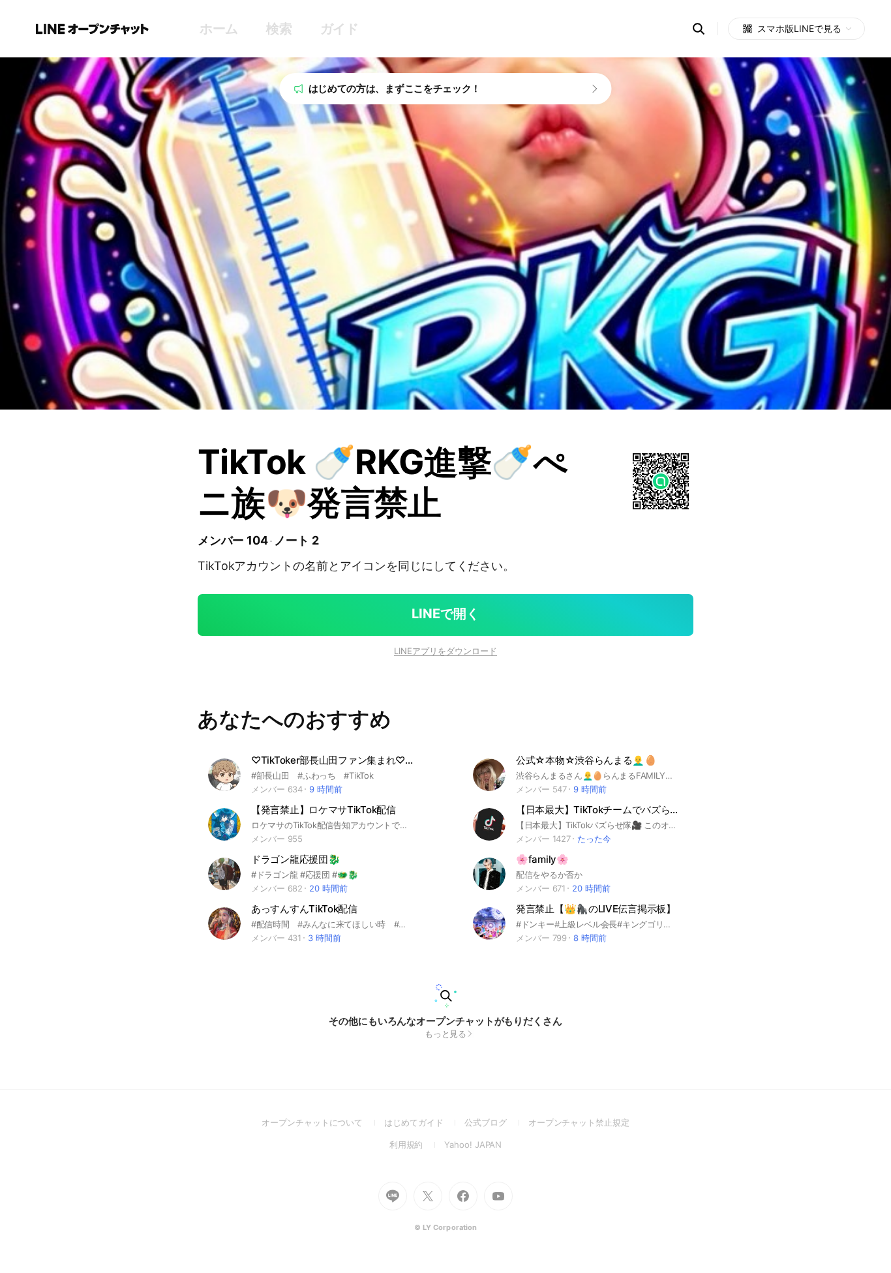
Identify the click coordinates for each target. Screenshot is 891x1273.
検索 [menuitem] (279, 29)
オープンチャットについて (323, 1122)
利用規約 (417, 1144)
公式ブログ (496, 1122)
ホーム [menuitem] (219, 29)
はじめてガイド (424, 1122)
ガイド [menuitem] (339, 29)
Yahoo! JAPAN (473, 1144)
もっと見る (446, 1033)
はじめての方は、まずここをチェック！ (395, 88)
